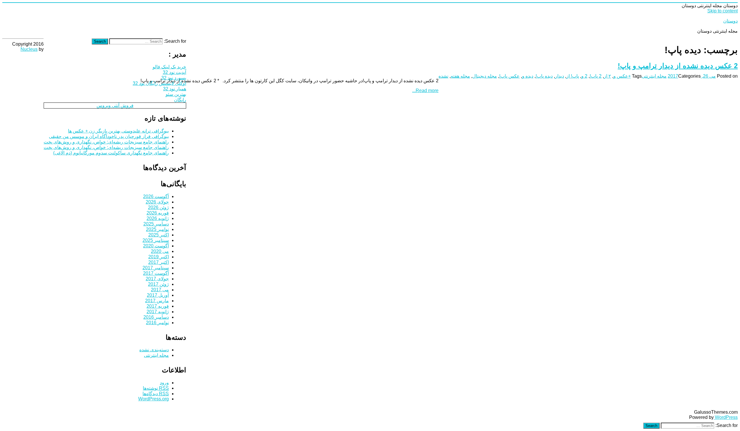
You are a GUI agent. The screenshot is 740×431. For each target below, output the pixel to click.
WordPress (726, 417)
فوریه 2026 (158, 212)
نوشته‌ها (156, 388)
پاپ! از (572, 76)
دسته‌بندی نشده (154, 349)
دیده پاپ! (544, 76)
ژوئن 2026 (158, 207)
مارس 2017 (157, 300)
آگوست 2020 (156, 245)
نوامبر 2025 (157, 229)
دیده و (527, 76)
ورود (164, 382)
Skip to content (722, 10)
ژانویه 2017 (158, 311)
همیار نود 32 (174, 88)
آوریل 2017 (158, 295)
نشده (443, 76)
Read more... (425, 90)
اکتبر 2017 (158, 262)
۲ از (607, 76)
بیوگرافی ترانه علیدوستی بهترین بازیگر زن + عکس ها (118, 130)
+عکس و (622, 76)
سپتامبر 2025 (156, 240)
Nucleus (29, 49)
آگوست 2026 (156, 196)
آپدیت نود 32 (174, 72)
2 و (584, 76)
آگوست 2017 (156, 273)
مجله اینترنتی (654, 76)
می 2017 (160, 289)
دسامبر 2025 (156, 223)
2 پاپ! (596, 76)
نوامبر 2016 (157, 322)
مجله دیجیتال (484, 76)
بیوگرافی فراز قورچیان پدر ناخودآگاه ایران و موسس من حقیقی (109, 136)
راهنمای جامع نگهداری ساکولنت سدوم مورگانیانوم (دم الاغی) (111, 152)
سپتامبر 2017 (156, 267)
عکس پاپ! (509, 76)
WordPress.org (153, 398)
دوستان (730, 20)
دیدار (559, 76)
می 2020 (160, 251)
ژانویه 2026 (158, 218)
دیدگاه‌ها (156, 393)
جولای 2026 (157, 201)
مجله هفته (460, 76)
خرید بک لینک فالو (169, 66)
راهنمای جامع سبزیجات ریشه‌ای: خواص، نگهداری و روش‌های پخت (106, 141)
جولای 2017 (157, 278)
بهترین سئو (176, 94)
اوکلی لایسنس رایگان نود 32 (159, 83)
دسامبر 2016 (156, 317)
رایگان (180, 99)
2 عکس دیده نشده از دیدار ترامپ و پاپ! (678, 66)
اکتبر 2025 (158, 234)
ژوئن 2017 (158, 284)
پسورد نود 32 (173, 77)
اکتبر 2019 (158, 256)
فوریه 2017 (158, 306)
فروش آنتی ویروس (115, 105)
